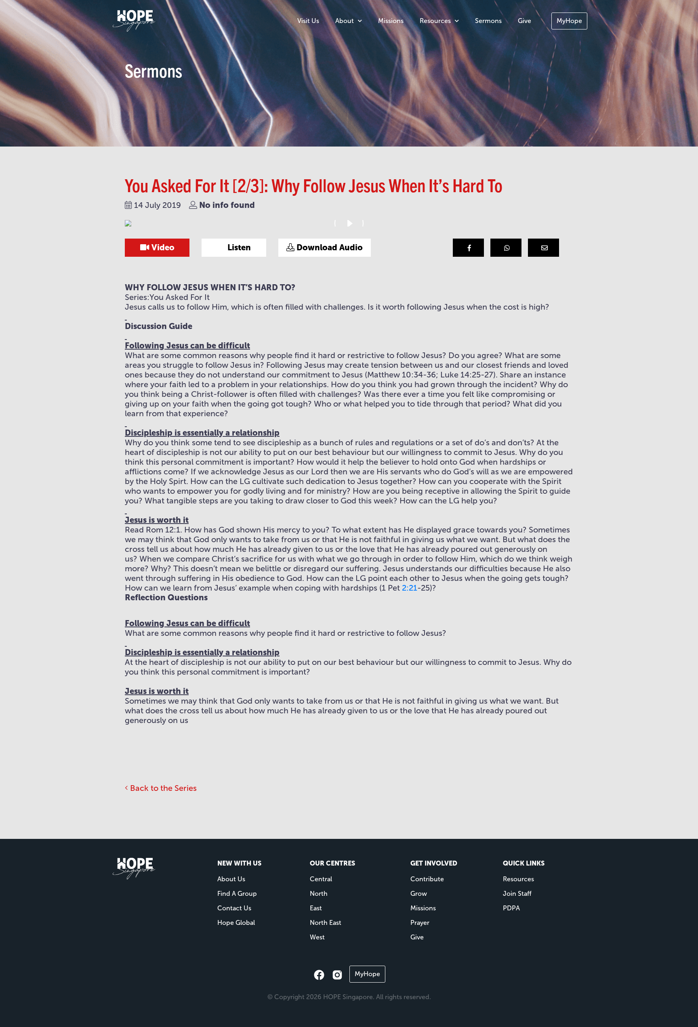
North (319, 893)
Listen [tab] (238, 247)
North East (325, 922)
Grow (418, 893)
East (316, 908)
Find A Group (237, 893)
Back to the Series (162, 788)
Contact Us (234, 908)
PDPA (511, 908)
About (344, 20)
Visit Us (308, 20)
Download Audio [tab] (328, 247)
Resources (435, 20)
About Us (231, 879)
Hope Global (236, 922)
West (317, 937)
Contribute (427, 879)
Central (321, 879)
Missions (391, 20)
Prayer (419, 922)
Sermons (488, 20)
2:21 (409, 587)
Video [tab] (161, 247)
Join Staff (517, 893)
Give (524, 20)
